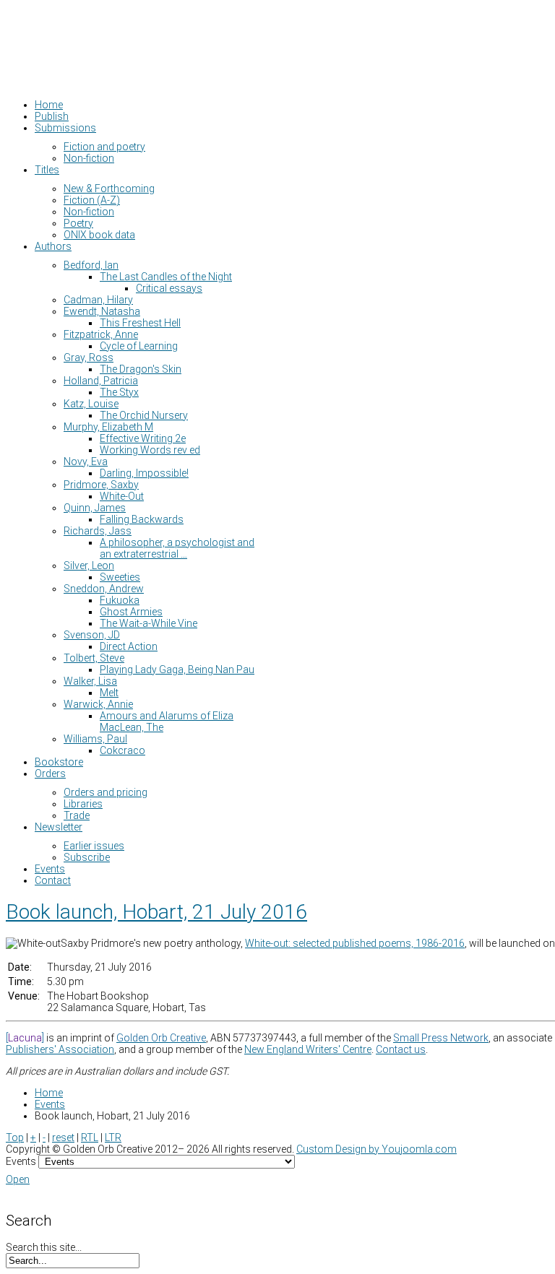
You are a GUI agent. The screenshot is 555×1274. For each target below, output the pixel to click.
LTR (113, 1137)
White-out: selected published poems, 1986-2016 (355, 943)
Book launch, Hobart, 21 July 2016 (156, 912)
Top (15, 1137)
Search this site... (44, 1247)
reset (63, 1137)
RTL (89, 1137)
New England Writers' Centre (307, 1049)
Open (18, 1179)
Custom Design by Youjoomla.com (376, 1149)
